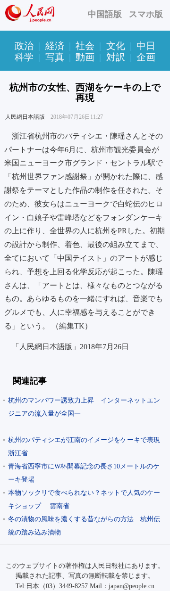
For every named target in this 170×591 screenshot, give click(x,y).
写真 (54, 57)
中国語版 (105, 14)
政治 (24, 46)
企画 (145, 57)
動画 (85, 57)
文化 (115, 46)
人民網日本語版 (25, 117)
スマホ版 (146, 14)
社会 (85, 46)
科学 (24, 57)
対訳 (115, 57)
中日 (145, 46)
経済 (54, 46)
